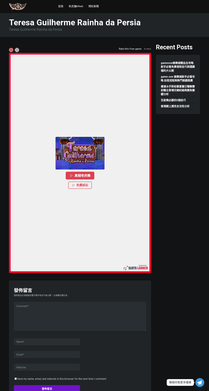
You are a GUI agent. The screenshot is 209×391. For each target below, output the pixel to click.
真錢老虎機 (82, 175)
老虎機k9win (76, 6)
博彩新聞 (93, 6)
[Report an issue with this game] (11, 50)
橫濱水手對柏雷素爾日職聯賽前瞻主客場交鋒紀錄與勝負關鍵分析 (178, 90)
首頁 (60, 6)
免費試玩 (82, 185)
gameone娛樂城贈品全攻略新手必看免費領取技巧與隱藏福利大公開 (178, 66)
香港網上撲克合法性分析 (175, 106)
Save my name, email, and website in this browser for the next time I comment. (62, 378)
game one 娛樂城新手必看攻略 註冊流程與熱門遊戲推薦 (178, 78)
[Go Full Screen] (17, 50)
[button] (80, 153)
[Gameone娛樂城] (18, 5)
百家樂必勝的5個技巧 (173, 100)
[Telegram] (199, 382)
